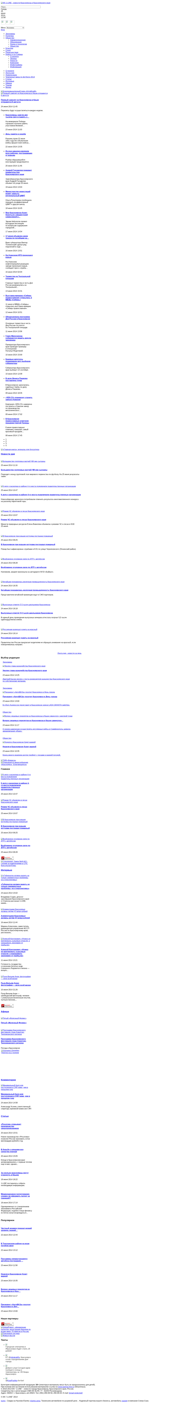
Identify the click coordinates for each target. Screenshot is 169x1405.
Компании (14, 63)
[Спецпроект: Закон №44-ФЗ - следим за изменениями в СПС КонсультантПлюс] (16, 866)
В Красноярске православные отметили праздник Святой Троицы (17, 421)
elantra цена (35, 1401)
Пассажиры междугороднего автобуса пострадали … (14, 1260)
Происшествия (12, 52)
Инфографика (16, 65)
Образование (16, 42)
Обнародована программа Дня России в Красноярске (18, 318)
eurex (3, 1401)
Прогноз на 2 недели (10, 1053)
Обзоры (13, 59)
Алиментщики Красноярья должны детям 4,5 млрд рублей (15, 917)
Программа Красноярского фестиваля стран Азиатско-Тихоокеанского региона (13, 1041)
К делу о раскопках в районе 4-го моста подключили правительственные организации (41, 495)
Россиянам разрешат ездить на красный (19, 638)
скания (124, 1401)
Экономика (10, 34)
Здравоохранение (18, 40)
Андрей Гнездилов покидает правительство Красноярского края (19, 172)
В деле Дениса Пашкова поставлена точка (16, 379)
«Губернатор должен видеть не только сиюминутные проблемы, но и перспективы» (15, 886)
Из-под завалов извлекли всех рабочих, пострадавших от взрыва (19, 153)
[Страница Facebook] (8, 24)
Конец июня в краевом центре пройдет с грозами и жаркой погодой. (32, 755)
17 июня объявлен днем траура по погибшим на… (17, 237)
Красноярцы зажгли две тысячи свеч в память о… (17, 116)
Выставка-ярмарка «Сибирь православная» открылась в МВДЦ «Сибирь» (19, 298)
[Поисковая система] (10, 1334)
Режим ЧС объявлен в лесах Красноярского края (23, 520)
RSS (3, 30)
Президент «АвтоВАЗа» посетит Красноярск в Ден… (16, 1306)
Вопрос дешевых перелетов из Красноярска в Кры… (15, 1290)
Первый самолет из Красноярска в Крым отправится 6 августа (20, 101)
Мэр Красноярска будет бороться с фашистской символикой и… (17, 215)
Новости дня (8, 454)
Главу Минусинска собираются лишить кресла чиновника (18, 338)
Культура (9, 48)
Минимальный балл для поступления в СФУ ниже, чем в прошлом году (15, 1096)
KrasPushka (12, 1381)
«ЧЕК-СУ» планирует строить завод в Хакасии (19, 399)
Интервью (10, 81)
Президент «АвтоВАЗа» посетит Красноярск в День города (30, 697)
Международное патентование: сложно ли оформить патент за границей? (15, 1196)
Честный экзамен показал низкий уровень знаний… (16, 1229)
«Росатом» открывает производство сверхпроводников (11, 1126)
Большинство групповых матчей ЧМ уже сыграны (24, 470)
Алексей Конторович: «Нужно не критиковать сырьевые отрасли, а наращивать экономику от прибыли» (14, 953)
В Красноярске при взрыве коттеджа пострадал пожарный (28, 544)
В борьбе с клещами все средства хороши (12, 1151)
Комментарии (8, 1080)
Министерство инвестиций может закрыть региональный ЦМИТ (18, 194)
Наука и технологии (18, 44)
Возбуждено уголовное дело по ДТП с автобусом (23, 567)
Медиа (8, 87)
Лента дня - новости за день (69, 653)
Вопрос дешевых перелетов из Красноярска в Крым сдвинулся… (33, 721)
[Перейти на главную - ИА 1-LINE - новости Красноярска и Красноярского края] (25, 3)
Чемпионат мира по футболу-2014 (20, 77)
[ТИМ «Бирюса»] (8, 760)
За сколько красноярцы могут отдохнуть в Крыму (15, 1174)
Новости (13, 61)
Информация (15, 67)
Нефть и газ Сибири (14, 54)
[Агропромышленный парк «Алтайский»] (18, 91)
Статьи (8, 79)
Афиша (9, 83)
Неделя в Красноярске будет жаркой (19, 747)
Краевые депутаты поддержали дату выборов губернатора (18, 361)
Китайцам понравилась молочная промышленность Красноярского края (34, 590)
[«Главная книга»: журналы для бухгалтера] (20, 449)
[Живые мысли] (8, 1336)
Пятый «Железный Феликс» (14, 1023)
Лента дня (10, 73)
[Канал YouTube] (12, 24)
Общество (10, 38)
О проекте (14, 57)
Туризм (9, 85)
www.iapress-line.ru (66, 1387)
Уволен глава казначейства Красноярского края (25, 671)
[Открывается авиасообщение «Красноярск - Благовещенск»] (16, 764)
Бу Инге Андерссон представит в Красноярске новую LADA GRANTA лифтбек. (36, 705)
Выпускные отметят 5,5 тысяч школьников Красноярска (27, 613)
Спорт (8, 50)
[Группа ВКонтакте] (3, 24)
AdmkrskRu (15, 1357)
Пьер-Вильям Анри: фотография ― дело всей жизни (16, 984)
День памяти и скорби (16, 134)
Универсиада (11, 75)
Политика (10, 36)
